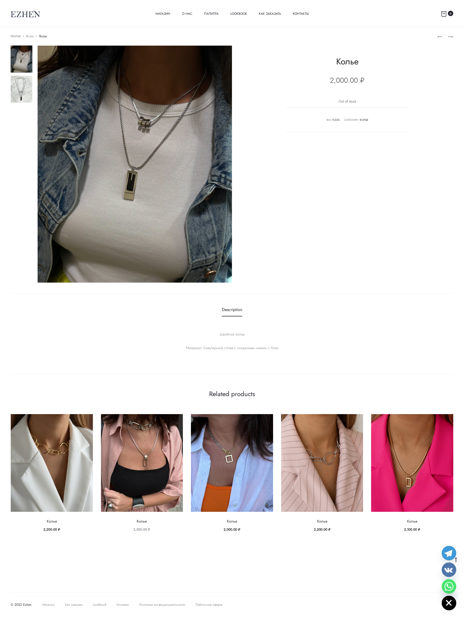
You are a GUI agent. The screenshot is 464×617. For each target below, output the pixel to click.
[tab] (232, 309)
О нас (187, 13)
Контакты (301, 13)
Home (16, 36)
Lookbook (238, 13)
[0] (444, 13)
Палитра (211, 13)
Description (232, 309)
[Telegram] (449, 553)
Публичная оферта (208, 604)
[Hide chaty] (449, 603)
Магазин (162, 13)
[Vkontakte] (449, 570)
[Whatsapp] (449, 586)
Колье (30, 36)
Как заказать (270, 13)
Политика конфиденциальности (162, 604)
